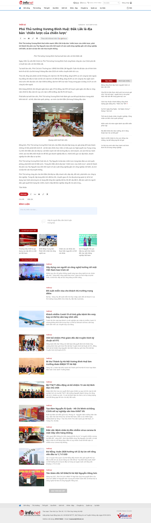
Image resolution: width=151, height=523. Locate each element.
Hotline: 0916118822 (95, 3)
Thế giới (47, 8)
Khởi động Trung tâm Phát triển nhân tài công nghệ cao (47, 251)
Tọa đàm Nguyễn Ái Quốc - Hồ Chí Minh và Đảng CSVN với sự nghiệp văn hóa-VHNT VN (70, 410)
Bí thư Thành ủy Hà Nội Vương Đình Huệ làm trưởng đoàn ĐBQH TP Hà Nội (69, 363)
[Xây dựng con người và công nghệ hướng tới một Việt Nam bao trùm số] (31, 272)
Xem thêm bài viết (58, 491)
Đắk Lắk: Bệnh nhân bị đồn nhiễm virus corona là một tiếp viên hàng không (71, 431)
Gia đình (56, 8)
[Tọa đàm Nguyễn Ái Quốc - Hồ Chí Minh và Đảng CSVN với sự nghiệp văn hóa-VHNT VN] (31, 413)
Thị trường (37, 8)
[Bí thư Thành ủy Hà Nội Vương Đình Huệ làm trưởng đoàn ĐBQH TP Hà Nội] (31, 366)
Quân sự (94, 8)
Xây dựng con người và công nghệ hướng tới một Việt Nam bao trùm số (71, 268)
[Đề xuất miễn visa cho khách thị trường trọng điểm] (31, 295)
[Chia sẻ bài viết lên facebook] (20, 38)
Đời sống (27, 8)
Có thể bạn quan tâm (29, 230)
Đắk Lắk (30, 199)
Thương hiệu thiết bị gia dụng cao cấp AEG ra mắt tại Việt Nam (27, 251)
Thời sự (22, 25)
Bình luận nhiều (124, 81)
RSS (130, 8)
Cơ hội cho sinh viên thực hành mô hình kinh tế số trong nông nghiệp (115, 146)
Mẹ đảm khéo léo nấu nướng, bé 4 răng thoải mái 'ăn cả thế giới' (115, 132)
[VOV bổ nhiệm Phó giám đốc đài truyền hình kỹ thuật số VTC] (31, 342)
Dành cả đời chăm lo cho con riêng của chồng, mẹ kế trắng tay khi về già (114, 139)
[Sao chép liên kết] (32, 38)
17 (127, 104)
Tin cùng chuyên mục (29, 260)
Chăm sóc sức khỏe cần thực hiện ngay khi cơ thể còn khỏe (68, 251)
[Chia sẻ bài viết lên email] (28, 38)
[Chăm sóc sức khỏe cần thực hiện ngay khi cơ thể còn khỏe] (68, 240)
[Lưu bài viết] (37, 38)
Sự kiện (102, 8)
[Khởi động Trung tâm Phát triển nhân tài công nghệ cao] (48, 240)
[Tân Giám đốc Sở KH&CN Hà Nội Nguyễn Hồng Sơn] (31, 477)
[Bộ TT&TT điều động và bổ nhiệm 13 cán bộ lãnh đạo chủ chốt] (31, 389)
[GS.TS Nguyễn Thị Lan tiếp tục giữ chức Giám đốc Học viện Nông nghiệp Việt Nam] (88, 240)
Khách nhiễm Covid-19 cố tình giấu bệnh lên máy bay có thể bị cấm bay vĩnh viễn (71, 315)
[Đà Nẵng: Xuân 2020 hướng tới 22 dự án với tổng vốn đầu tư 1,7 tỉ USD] (31, 456)
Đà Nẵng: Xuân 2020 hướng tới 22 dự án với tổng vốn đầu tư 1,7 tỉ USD (71, 453)
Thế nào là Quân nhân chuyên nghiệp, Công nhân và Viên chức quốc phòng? (116, 117)
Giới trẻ (64, 8)
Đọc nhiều (108, 81)
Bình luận (24, 194)
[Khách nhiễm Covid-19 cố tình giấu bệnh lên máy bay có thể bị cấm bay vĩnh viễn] (31, 319)
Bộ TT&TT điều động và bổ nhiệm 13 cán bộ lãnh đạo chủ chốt (70, 386)
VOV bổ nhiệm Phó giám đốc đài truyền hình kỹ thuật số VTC (70, 339)
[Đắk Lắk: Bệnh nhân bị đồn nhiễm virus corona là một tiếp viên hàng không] (31, 434)
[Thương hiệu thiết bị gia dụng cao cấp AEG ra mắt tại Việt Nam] (28, 240)
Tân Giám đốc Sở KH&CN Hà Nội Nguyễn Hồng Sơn (71, 473)
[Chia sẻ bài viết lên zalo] (24, 38)
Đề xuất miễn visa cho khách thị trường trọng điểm (69, 292)
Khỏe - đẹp (74, 8)
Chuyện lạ (84, 8)
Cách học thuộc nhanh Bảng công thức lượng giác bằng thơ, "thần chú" (114, 103)
